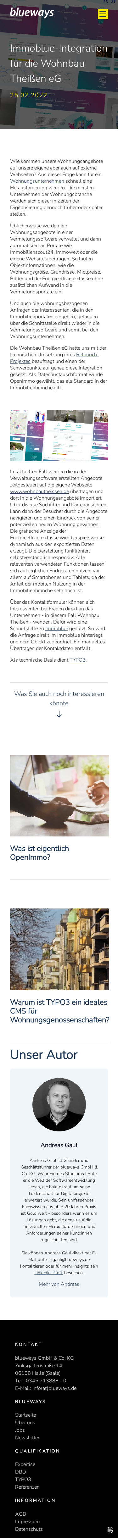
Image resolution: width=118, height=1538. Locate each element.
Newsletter (27, 1437)
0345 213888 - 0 (46, 1380)
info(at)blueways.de (54, 1388)
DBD (20, 1472)
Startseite (25, 1415)
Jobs (20, 1430)
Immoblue (56, 628)
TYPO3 (78, 660)
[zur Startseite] (32, 17)
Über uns (25, 1422)
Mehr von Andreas (59, 1284)
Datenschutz (28, 1529)
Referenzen (27, 1487)
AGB (20, 1514)
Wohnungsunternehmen (37, 181)
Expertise (25, 1464)
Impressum (27, 1521)
